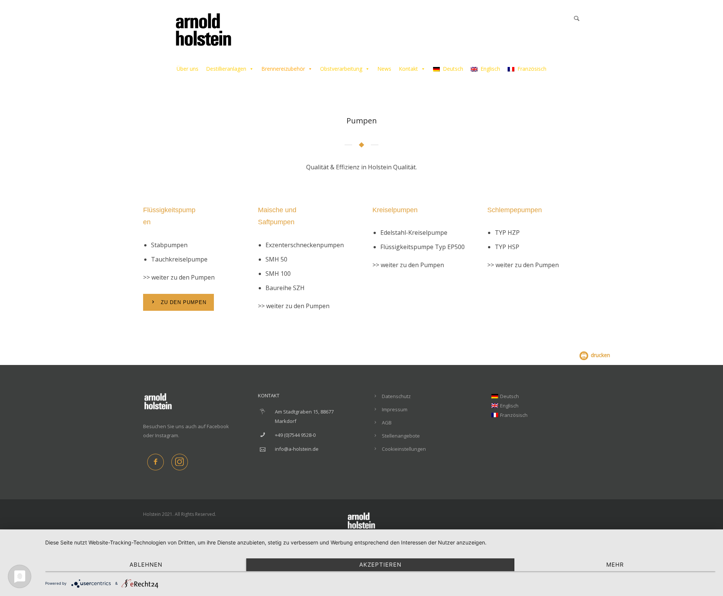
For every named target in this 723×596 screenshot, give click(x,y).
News (384, 68)
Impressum (394, 409)
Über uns (187, 68)
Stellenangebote (401, 435)
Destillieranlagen (226, 68)
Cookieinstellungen (404, 448)
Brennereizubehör (283, 68)
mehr (615, 564)
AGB (387, 422)
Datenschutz (396, 396)
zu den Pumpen (183, 302)
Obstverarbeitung (341, 68)
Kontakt (408, 68)
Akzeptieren (380, 564)
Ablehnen (146, 564)
